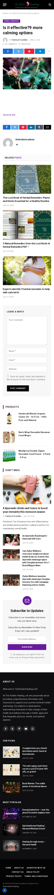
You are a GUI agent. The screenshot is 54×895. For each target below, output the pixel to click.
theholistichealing (11, 886)
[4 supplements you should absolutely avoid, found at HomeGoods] (11, 752)
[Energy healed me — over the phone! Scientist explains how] (11, 813)
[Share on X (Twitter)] (18, 51)
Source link (9, 114)
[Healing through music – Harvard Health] (11, 845)
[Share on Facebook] (8, 51)
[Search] (49, 4)
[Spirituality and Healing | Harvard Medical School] (11, 829)
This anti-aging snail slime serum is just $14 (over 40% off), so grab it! (35, 769)
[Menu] (5, 4)
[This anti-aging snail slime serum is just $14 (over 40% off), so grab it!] (11, 769)
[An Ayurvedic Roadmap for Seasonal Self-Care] (11, 539)
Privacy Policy (28, 657)
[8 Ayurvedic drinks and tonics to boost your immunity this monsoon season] (27, 489)
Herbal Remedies (11, 21)
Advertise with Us (36, 868)
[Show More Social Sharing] (48, 51)
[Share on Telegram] (40, 51)
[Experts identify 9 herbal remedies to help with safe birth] (27, 270)
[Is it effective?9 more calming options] (27, 73)
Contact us (18, 872)
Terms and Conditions (36, 876)
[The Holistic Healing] (27, 4)
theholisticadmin (19, 40)
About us (19, 868)
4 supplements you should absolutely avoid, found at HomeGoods (34, 751)
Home (5, 13)
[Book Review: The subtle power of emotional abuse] (11, 787)
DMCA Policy (32, 872)
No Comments (11, 44)
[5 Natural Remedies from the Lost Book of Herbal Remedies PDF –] (27, 224)
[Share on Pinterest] (29, 51)
